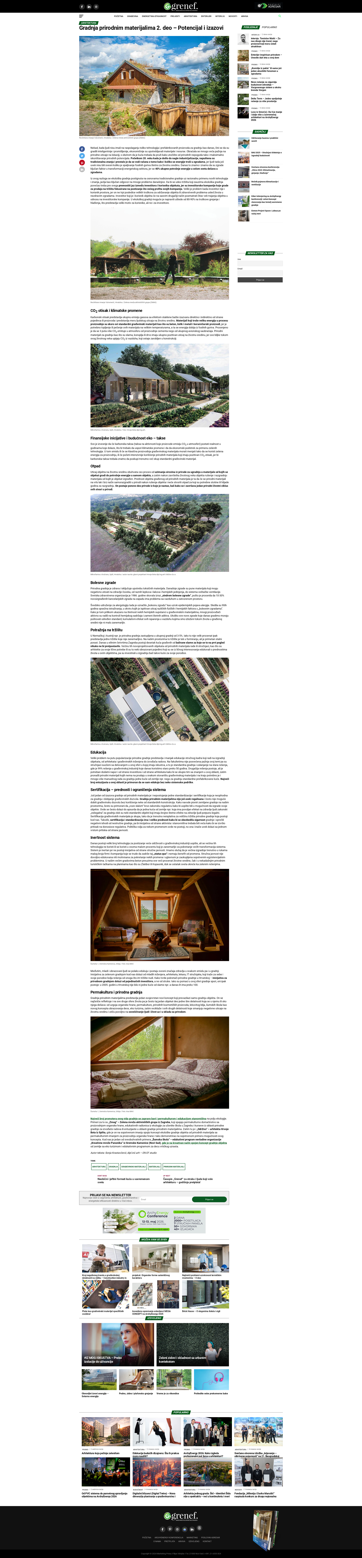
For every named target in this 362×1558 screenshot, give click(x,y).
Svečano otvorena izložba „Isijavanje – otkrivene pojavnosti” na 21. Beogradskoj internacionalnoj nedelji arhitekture (256, 1456)
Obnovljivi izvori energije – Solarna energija (95, 1395)
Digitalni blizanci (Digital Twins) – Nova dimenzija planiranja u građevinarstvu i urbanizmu (154, 1496)
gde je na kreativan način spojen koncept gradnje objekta (194, 1143)
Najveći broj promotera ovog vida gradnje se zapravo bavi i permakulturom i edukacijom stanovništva (148, 1118)
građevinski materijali (133, 1167)
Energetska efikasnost (154, 16)
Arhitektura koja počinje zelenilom (100, 1453)
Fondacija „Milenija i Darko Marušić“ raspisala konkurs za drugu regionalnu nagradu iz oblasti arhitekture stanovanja (256, 1496)
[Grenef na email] (82, 170)
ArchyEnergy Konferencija (169, 1537)
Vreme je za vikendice (168, 1393)
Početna (118, 16)
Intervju (220, 16)
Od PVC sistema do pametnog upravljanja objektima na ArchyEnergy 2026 (104, 1495)
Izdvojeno (194, 1541)
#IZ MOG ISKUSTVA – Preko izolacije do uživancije (103, 1359)
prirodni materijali (174, 1167)
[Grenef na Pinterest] (82, 163)
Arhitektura (190, 16)
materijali (154, 1167)
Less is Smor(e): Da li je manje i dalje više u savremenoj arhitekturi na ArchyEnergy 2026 (266, 116)
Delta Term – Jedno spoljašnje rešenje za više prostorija (266, 100)
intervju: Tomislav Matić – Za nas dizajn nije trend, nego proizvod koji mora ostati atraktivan (265, 42)
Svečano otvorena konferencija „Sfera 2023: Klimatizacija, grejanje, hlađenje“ (265, 170)
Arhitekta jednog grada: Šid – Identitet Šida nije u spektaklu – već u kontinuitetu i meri (207, 1495)
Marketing (192, 1537)
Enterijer (206, 16)
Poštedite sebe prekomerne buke (211, 1393)
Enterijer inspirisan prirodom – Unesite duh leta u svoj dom (266, 56)
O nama (157, 1541)
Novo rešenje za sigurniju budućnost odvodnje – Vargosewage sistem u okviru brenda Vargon (266, 86)
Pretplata (169, 1541)
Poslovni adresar (210, 1537)
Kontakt (207, 1541)
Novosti (233, 16)
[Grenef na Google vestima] (185, 1529)
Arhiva (244, 16)
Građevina (132, 16)
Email (240, 269)
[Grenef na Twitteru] (82, 156)
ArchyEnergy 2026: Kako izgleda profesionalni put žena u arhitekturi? (203, 1455)
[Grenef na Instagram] (177, 1529)
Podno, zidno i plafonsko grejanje (136, 1393)
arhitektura (98, 1167)
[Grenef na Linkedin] (192, 1529)
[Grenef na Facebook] (82, 149)
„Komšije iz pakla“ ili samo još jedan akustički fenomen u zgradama (266, 71)
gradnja (113, 1167)
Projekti (175, 16)
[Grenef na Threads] (199, 1528)
